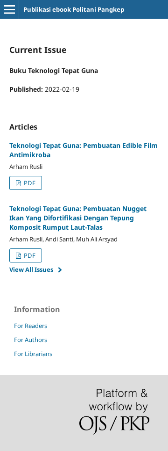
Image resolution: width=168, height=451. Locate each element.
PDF (28, 183)
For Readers (30, 325)
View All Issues (31, 269)
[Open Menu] (9, 9)
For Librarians (33, 353)
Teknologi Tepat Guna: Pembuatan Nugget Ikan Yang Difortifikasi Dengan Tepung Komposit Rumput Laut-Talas (78, 218)
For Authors (30, 339)
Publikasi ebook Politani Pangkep (73, 9)
